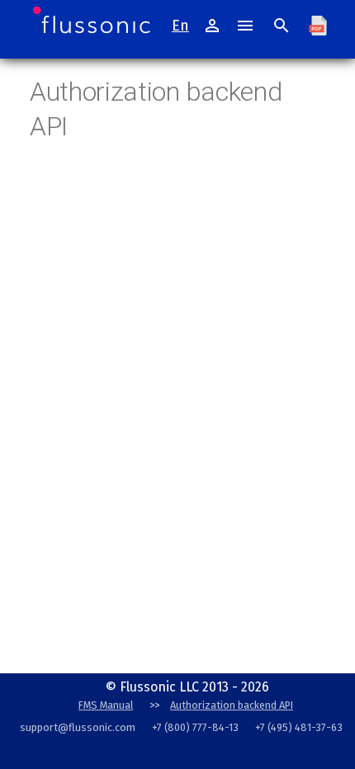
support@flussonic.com (77, 727)
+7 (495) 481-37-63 (299, 727)
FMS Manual (105, 705)
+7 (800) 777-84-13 (195, 727)
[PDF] (318, 25)
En (180, 26)
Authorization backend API (231, 705)
